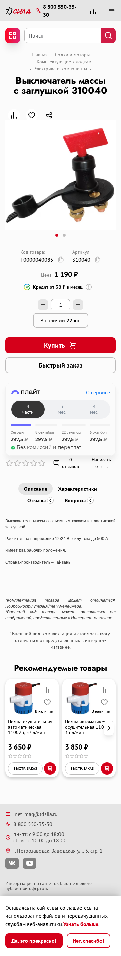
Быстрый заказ (61, 365)
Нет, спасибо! (88, 940)
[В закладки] (32, 115)
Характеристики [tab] (77, 488)
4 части (28, 409)
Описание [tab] (35, 488)
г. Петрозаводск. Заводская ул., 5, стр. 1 (58, 851)
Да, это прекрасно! (33, 940)
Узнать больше (80, 924)
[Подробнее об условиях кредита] (88, 287)
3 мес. (62, 409)
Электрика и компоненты (60, 69)
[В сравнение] (14, 115)
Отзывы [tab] (39, 500)
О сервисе (98, 392)
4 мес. (94, 409)
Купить (54, 345)
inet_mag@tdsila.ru (35, 814)
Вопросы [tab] (78, 500)
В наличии (60, 320)
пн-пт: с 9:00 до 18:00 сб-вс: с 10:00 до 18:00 (39, 837)
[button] (109, 728)
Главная (40, 55)
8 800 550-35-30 (32, 824)
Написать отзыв (101, 463)
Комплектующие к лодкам (64, 62)
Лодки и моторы (72, 55)
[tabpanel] (60, 569)
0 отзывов (70, 463)
